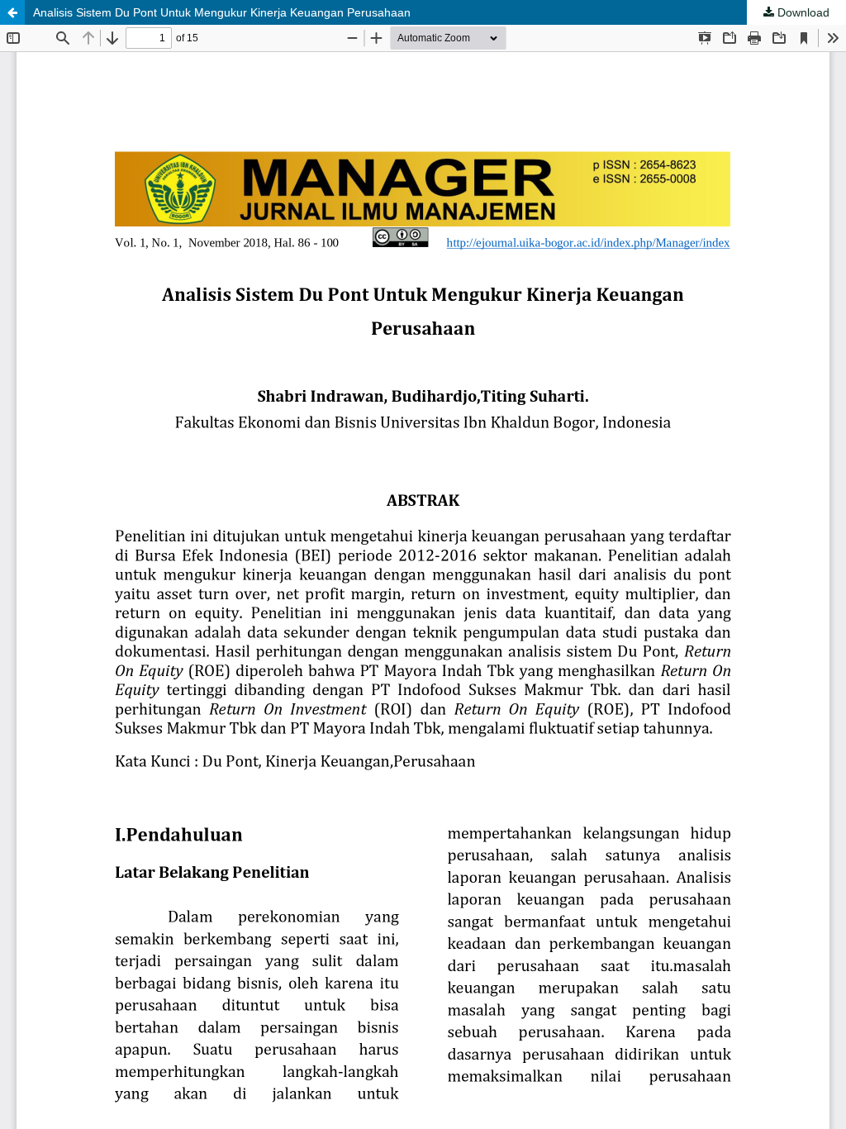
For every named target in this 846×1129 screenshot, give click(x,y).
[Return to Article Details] (12, 12)
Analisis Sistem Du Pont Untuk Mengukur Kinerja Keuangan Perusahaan (222, 12)
